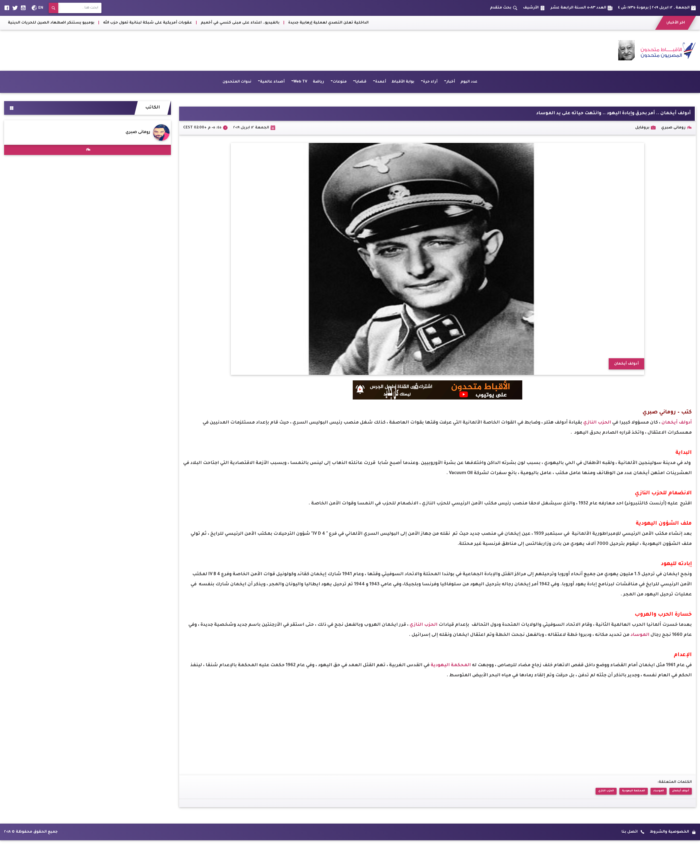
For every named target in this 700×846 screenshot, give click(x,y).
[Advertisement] (103, 50)
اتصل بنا (630, 832)
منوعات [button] (340, 82)
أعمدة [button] (380, 82)
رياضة (318, 82)
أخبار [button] (450, 82)
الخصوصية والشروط (669, 832)
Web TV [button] (300, 82)
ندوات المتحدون (237, 82)
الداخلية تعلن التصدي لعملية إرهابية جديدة (462, 23)
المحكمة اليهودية (451, 665)
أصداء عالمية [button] (272, 82)
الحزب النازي (597, 422)
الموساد (641, 635)
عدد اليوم (468, 82)
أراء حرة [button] (430, 82)
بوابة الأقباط (403, 82)
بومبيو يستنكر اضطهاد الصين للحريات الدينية (185, 23)
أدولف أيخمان (676, 422)
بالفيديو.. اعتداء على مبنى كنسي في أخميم (374, 23)
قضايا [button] (360, 82)
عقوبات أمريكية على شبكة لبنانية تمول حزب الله (281, 23)
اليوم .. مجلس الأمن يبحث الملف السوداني (94, 23)
